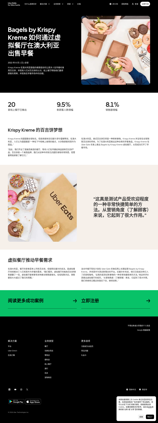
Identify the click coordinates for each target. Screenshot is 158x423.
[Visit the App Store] (33, 402)
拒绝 (141, 417)
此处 (150, 407)
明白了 (150, 417)
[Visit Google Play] (16, 401)
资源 (69, 4)
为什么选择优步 (30, 4)
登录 (136, 4)
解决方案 (43, 4)
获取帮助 (124, 4)
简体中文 (132, 389)
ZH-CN (115, 4)
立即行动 (145, 4)
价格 (79, 4)
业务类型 (57, 4)
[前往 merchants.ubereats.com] (14, 3)
